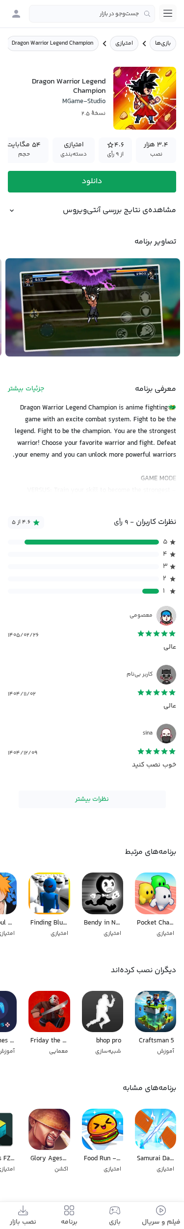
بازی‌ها (163, 43)
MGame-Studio (83, 101)
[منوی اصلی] (168, 13)
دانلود (92, 181)
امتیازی (124, 43)
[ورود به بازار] (16, 14)
